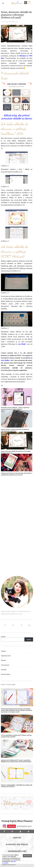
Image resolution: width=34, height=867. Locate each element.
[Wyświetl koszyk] (30, 3)
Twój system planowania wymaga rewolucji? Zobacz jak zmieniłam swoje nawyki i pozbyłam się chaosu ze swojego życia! (16, 710)
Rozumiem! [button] (27, 855)
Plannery (15, 21)
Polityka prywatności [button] (9, 864)
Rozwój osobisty (5, 674)
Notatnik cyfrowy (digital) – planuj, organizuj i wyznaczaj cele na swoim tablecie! (15, 408)
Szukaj (3, 636)
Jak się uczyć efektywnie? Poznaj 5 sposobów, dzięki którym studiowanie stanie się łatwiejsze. (16, 761)
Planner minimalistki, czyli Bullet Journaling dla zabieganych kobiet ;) (16, 785)
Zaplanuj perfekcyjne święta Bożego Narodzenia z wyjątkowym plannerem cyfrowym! (16, 474)
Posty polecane (5, 665)
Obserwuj (11, 826)
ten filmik (22, 344)
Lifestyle (3, 651)
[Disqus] (16, 499)
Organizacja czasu (6, 655)
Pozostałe (3, 669)
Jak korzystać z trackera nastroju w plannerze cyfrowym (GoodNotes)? (15, 430)
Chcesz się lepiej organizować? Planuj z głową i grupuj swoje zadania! (16, 736)
